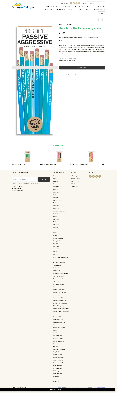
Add (85, 75)
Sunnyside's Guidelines (59, 362)
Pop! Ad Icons (56, 213)
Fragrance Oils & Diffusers (59, 292)
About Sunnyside (98, 9)
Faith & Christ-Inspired (58, 284)
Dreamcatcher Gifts (58, 319)
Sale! (52, 6)
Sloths (55, 230)
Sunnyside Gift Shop (21, 387)
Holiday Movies (57, 241)
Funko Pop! (67, 6)
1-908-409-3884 (64, 3)
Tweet (63, 75)
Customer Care (75, 181)
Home (47, 6)
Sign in (84, 3)
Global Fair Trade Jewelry (59, 278)
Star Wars (55, 243)
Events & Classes (84, 9)
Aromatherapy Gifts (58, 297)
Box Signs (55, 346)
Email (91, 75)
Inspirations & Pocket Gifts (59, 322)
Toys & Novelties (57, 265)
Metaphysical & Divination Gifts (61, 308)
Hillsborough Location (76, 175)
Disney (55, 251)
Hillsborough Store (58, 371)
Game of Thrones (57, 249)
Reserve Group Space (58, 357)
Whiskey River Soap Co (59, 327)
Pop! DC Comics (57, 189)
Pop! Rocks (56, 222)
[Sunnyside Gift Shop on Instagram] (76, 3)
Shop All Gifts (71, 9)
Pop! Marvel (56, 186)
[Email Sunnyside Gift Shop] (79, 3)
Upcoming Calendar (58, 360)
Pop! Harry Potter (57, 200)
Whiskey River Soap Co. (66, 24)
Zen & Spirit (43, 9)
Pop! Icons (55, 216)
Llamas (55, 232)
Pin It (78, 75)
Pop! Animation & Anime (59, 211)
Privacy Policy (74, 186)
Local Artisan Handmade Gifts (60, 273)
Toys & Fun (88, 6)
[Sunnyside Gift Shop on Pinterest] (74, 3)
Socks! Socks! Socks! (58, 341)
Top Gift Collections (57, 9)
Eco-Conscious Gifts (58, 338)
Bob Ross (55, 254)
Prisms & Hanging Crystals (59, 306)
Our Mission (56, 376)
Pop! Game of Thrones (59, 194)
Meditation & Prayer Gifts (59, 300)
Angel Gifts (56, 295)
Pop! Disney (56, 205)
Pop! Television (57, 192)
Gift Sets (59, 6)
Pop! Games (56, 208)
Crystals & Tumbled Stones (60, 303)
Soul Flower (56, 333)
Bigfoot (55, 235)
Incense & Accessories (59, 289)
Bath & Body (56, 343)
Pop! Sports (56, 219)
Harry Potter (56, 246)
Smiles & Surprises (58, 268)
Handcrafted (99, 6)
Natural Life (56, 330)
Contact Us (56, 381)
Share (70, 75)
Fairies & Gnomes (57, 316)
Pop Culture (78, 6)
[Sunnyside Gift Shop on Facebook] (71, 3)
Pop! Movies (56, 197)
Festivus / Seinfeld (58, 238)
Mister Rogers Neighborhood (60, 257)
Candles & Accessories (59, 287)
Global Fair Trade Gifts (58, 276)
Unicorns (55, 227)
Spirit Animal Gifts (57, 314)
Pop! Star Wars (57, 203)
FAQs (54, 379)
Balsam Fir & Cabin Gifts (59, 349)
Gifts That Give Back (76, 184)
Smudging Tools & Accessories (61, 311)
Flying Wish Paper (57, 335)
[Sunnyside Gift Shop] (23, 7)
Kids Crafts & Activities (59, 262)
